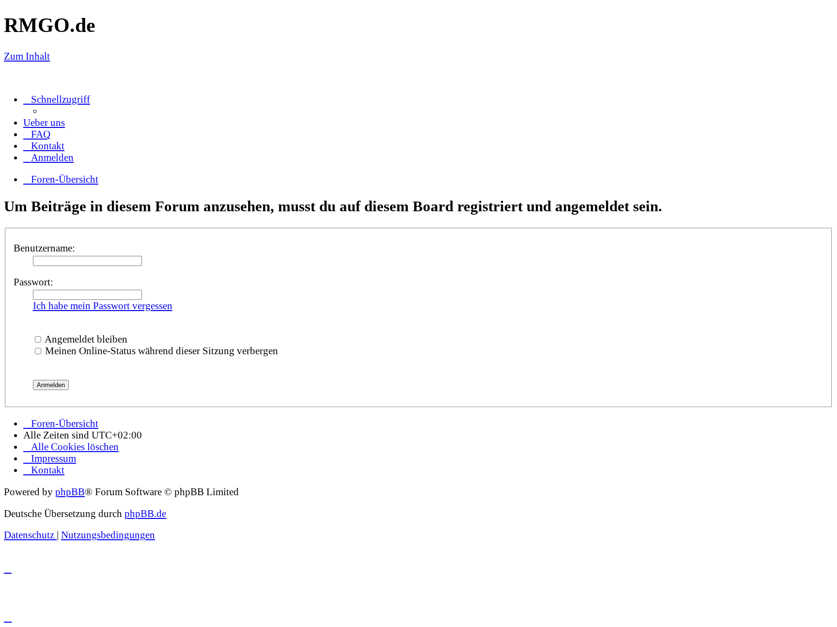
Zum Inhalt (27, 56)
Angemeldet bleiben (85, 339)
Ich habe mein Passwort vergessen (102, 305)
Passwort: (33, 281)
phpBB (70, 491)
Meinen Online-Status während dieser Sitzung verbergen (160, 350)
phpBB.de (145, 513)
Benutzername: (44, 247)
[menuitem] (44, 122)
